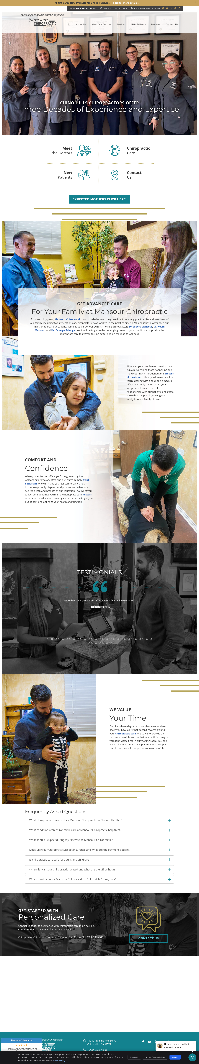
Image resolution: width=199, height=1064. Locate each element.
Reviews (155, 24)
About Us (81, 24)
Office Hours (121, 8)
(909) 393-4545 (153, 8)
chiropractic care (125, 733)
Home (69, 24)
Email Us (106, 8)
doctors (87, 494)
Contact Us (172, 24)
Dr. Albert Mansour (140, 326)
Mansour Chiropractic (68, 319)
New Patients (138, 24)
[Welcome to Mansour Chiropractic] (43, 26)
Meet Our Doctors (101, 24)
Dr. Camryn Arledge (63, 330)
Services (121, 24)
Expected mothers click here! (99, 199)
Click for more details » (126, 3)
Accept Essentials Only (155, 1057)
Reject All (134, 1057)
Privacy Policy (59, 1060)
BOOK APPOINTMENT (84, 8)
